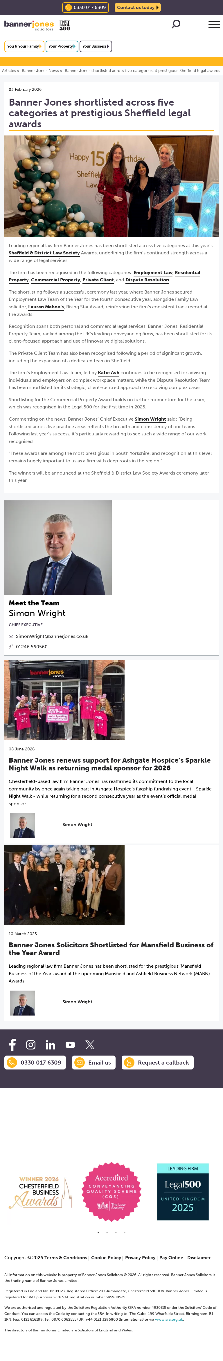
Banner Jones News (40, 70)
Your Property (60, 46)
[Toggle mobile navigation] (214, 25)
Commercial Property (55, 280)
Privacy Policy (140, 1257)
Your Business (94, 46)
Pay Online (171, 1257)
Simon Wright (150, 419)
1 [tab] (98, 1232)
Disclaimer (199, 1257)
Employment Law (153, 272)
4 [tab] (124, 1232)
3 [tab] (116, 1232)
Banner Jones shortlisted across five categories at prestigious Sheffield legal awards (142, 70)
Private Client (98, 280)
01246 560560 (32, 646)
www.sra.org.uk (169, 1319)
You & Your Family (23, 46)
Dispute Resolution (147, 280)
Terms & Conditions (65, 1257)
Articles (9, 70)
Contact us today (135, 7)
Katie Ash (108, 372)
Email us (99, 1062)
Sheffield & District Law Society (44, 253)
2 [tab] (107, 1232)
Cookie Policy (106, 1257)
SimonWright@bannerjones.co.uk (52, 636)
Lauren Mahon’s (46, 307)
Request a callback (163, 1062)
